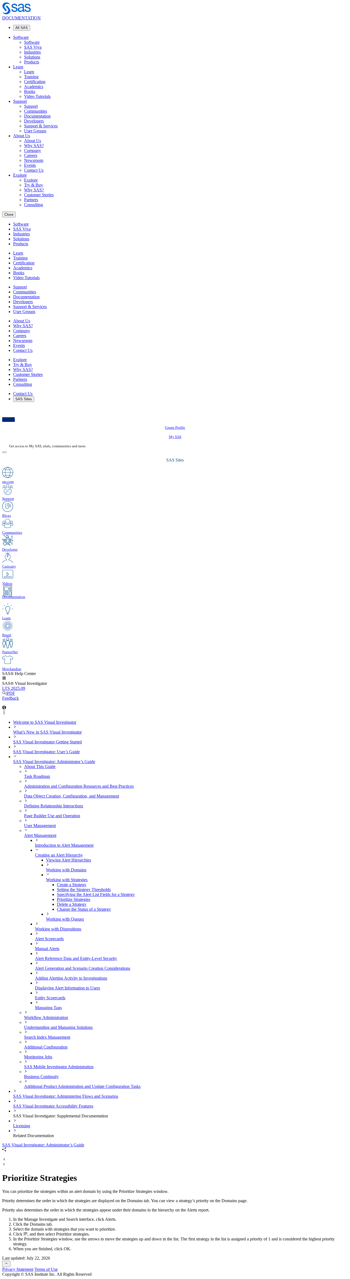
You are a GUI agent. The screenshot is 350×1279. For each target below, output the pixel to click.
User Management (40, 825)
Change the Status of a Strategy (84, 909)
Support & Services (41, 126)
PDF (11, 693)
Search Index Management (47, 1037)
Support (20, 101)
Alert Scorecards (49, 938)
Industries (32, 52)
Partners (31, 199)
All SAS (21, 28)
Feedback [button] (10, 698)
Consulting (33, 204)
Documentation (37, 116)
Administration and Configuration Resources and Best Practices (79, 786)
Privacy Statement (17, 1269)
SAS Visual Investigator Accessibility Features (53, 1106)
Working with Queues (65, 919)
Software (21, 37)
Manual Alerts (47, 948)
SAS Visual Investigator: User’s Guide (46, 751)
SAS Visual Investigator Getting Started (47, 742)
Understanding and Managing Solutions (58, 1027)
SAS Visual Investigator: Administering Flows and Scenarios (65, 1096)
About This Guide (40, 766)
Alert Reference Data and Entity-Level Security (76, 958)
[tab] (202, 899)
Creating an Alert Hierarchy (59, 855)
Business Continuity (41, 1076)
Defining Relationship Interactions (53, 806)
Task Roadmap (37, 776)
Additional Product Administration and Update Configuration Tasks (82, 1086)
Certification (34, 81)
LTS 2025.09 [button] (13, 688)
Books (29, 91)
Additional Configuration (46, 1047)
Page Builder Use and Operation (52, 815)
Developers (34, 121)
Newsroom (33, 160)
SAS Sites (23, 399)
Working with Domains (66, 870)
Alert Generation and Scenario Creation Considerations (82, 968)
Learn (18, 67)
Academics (33, 86)
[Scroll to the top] (6, 1264)
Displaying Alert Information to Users (67, 988)
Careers (30, 155)
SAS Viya (33, 47)
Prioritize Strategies (73, 899)
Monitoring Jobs (38, 1057)
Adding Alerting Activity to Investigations (71, 978)
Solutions (32, 57)
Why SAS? (34, 145)
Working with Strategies (67, 879)
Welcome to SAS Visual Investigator (44, 722)
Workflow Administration (46, 1017)
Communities (35, 111)
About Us (21, 135)
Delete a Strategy (71, 904)
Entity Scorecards (50, 997)
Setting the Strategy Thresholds (84, 889)
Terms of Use (46, 1269)
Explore (20, 175)
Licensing (21, 1125)
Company (32, 150)
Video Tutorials (37, 96)
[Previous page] (4, 1159)
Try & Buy (33, 185)
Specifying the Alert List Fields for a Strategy (96, 894)
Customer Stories (39, 194)
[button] (4, 678)
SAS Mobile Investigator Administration (59, 1066)
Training (31, 76)
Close (8, 214)
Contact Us (33, 170)
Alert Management (40, 835)
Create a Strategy (71, 884)
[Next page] (4, 1164)
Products (31, 62)
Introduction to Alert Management (64, 845)
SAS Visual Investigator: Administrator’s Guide (54, 761)
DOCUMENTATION (21, 18)
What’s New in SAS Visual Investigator (47, 732)
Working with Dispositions (58, 929)
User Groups (35, 131)
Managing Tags (48, 1007)
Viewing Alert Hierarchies (68, 860)
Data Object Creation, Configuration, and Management (71, 796)
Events (30, 165)
